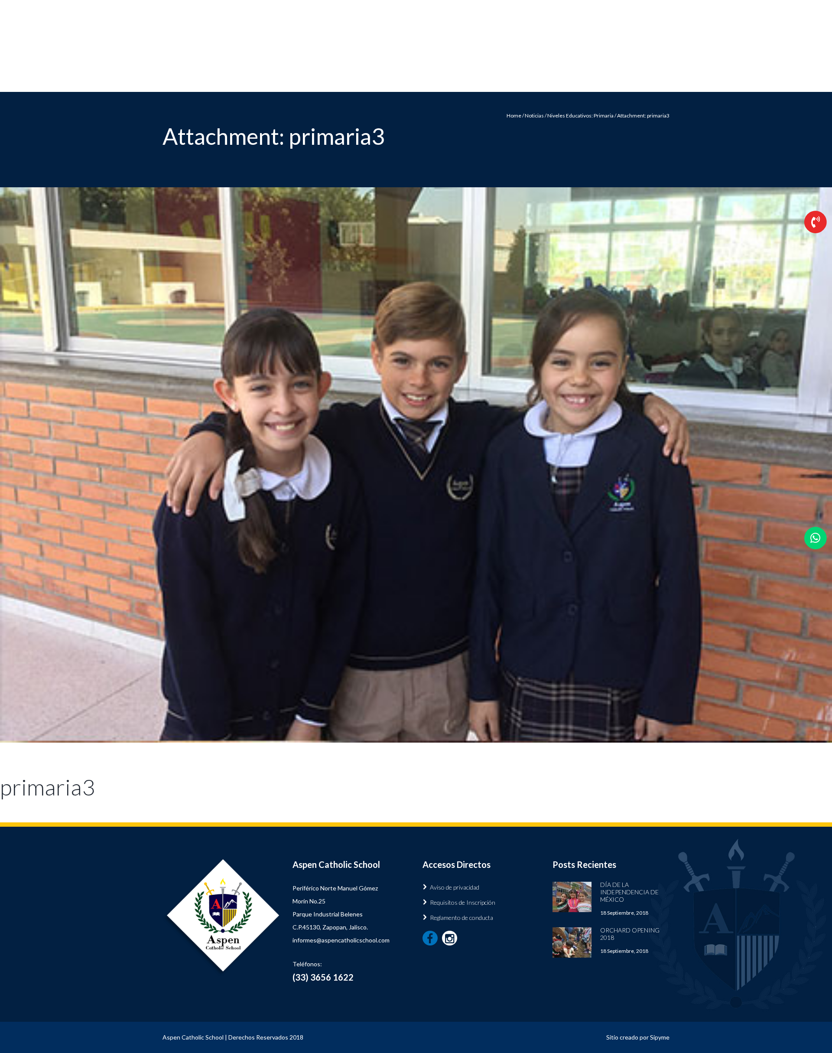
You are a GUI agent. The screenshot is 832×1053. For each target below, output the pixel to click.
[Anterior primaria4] (208, 465)
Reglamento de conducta (461, 917)
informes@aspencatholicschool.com (341, 940)
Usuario (660, 6)
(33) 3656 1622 (560, 50)
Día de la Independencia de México (629, 892)
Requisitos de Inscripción (462, 902)
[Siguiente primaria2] (624, 465)
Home (514, 115)
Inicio (350, 78)
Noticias (540, 78)
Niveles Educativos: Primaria (580, 115)
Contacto (607, 78)
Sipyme (660, 1037)
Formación (407, 78)
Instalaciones (476, 78)
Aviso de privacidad (454, 887)
